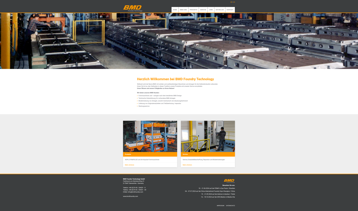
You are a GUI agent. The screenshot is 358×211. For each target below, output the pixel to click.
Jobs (211, 9)
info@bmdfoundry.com (135, 192)
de (231, 2)
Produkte (193, 9)
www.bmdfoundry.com (130, 196)
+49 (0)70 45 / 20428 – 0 (137, 188)
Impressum (220, 205)
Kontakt (230, 9)
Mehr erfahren (129, 165)
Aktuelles (220, 9)
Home (175, 9)
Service (203, 9)
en (234, 2)
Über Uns (183, 9)
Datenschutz (230, 205)
